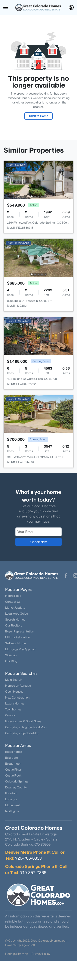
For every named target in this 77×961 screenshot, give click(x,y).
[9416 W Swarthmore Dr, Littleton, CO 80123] (38, 414)
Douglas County (16, 787)
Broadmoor (13, 763)
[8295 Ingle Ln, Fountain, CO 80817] (38, 257)
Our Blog (11, 661)
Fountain (11, 793)
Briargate (11, 757)
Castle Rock (13, 775)
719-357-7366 (33, 872)
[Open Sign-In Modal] (71, 7)
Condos (10, 715)
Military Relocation (17, 637)
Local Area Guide (16, 613)
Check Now (38, 542)
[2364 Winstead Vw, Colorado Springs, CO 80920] (38, 179)
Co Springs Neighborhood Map (25, 727)
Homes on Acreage (18, 685)
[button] (5, 7)
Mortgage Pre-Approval (20, 649)
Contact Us (13, 601)
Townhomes (13, 709)
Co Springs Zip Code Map (22, 733)
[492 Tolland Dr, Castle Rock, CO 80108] (38, 336)
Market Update (15, 607)
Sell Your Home (15, 643)
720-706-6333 (28, 858)
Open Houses (14, 691)
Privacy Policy (40, 953)
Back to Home (38, 116)
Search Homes (15, 619)
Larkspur (11, 799)
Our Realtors (13, 625)
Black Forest (13, 751)
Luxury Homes (14, 703)
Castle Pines (13, 769)
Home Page (13, 595)
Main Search (13, 679)
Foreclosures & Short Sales (23, 721)
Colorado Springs (16, 781)
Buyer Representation (19, 631)
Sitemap (10, 655)
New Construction (17, 697)
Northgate (12, 811)
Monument (12, 805)
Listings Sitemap (16, 953)
